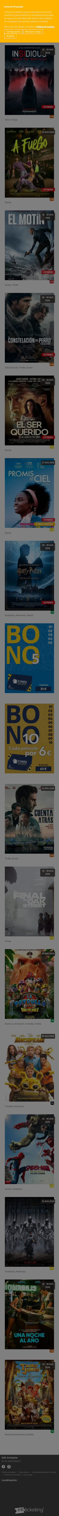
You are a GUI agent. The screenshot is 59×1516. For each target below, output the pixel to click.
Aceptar (10, 36)
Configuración (13, 31)
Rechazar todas (33, 31)
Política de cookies (45, 27)
